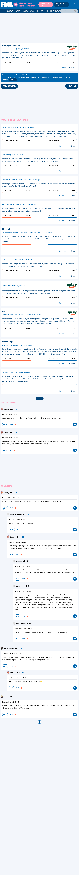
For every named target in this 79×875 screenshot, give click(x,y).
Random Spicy (28, 11)
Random (10, 11)
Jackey (6, 409)
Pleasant (6, 229)
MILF (4, 312)
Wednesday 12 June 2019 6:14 (18, 678)
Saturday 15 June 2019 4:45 (10, 702)
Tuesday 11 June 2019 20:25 (23, 566)
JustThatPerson (16, 514)
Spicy (18, 11)
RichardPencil (9, 649)
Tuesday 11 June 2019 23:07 (23, 591)
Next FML (72, 86)
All (3, 11)
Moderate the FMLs (60, 4)
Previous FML (9, 86)
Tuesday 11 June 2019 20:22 (10, 438)
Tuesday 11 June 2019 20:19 (17, 519)
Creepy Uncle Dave (11, 46)
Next (39, 398)
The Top (40, 11)
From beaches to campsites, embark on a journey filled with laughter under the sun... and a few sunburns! (36, 77)
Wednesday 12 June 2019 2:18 (11, 654)
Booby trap (7, 342)
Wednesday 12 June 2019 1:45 (24, 629)
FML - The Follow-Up (53, 11)
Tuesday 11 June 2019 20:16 (10, 414)
